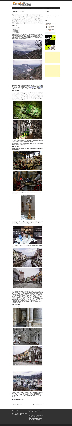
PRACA (47, 8)
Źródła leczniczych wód (16, 32)
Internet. (40, 85)
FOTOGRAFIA (15, 8)
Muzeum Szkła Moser (16, 31)
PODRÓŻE (43, 8)
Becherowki (41, 87)
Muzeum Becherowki (15, 30)
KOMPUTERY (20, 8)
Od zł (50, 24)
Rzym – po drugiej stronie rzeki (37, 404)
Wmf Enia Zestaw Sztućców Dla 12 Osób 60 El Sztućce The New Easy (51, 29)
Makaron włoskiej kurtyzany (17, 404)
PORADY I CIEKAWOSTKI (32, 8)
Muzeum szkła (32, 87)
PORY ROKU (21, 399)
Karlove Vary (14, 29)
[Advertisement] (52, 57)
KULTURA (39, 8)
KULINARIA (25, 8)
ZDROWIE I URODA (53, 8)
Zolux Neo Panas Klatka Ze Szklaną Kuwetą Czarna (51, 23)
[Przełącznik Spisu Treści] (18, 28)
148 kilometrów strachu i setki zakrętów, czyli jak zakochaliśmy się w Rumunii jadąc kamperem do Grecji (36, 416)
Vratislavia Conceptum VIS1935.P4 (51, 26)
